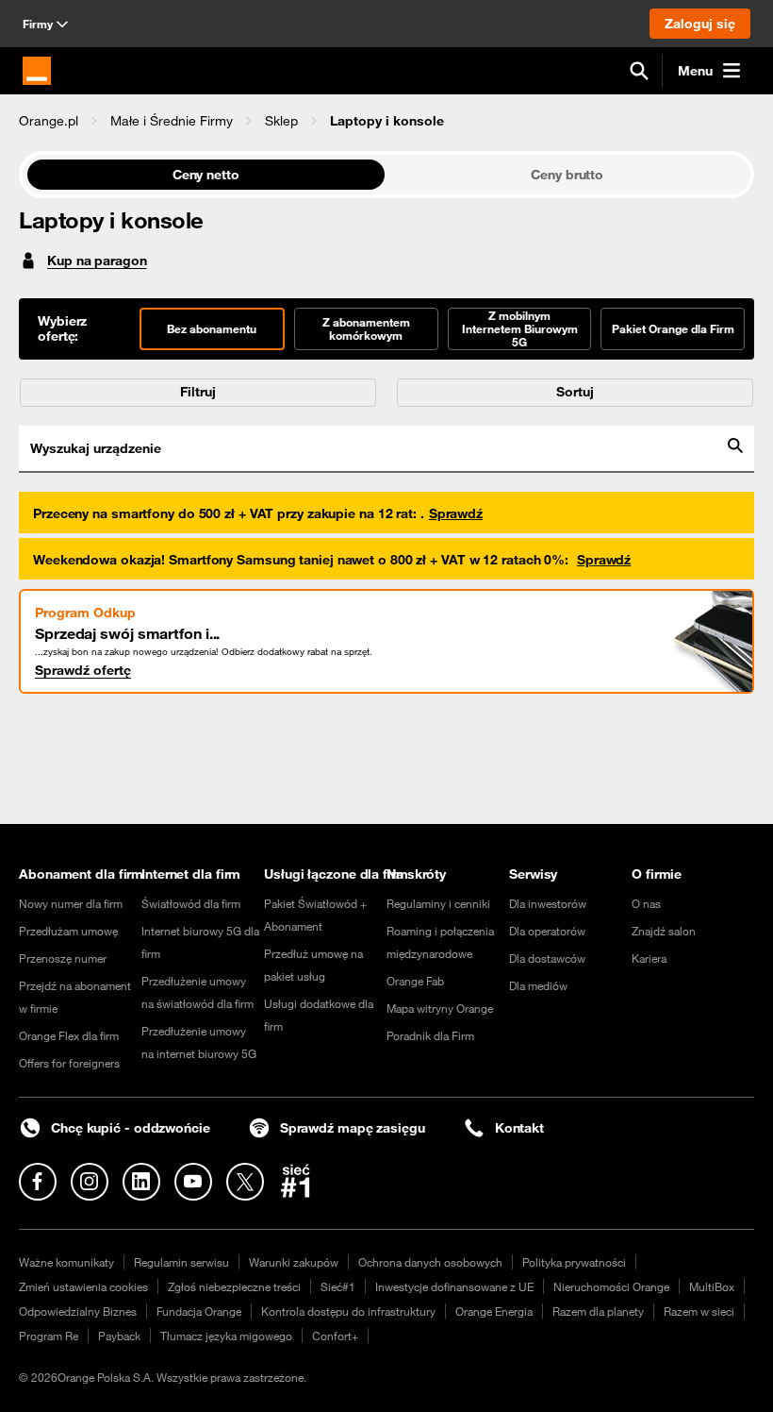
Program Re (48, 1335)
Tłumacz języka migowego (226, 1335)
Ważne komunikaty (66, 1261)
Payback (119, 1335)
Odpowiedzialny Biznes (78, 1311)
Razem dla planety (598, 1311)
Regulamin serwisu (181, 1261)
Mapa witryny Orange (439, 1008)
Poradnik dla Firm (430, 1035)
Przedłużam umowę (68, 930)
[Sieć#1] (296, 1181)
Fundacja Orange (198, 1311)
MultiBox (711, 1286)
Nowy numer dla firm (71, 903)
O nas (646, 903)
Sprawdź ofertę (83, 670)
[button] (48, 120)
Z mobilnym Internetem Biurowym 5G (520, 328)
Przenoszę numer (63, 958)
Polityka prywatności (574, 1261)
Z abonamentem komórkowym (366, 328)
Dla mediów (538, 985)
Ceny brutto (567, 174)
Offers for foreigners (69, 1062)
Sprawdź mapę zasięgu (352, 1127)
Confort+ (335, 1335)
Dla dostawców (547, 958)
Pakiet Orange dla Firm (673, 328)
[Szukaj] (639, 71)
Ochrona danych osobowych (430, 1261)
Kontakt (519, 1127)
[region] (386, 120)
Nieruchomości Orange (611, 1286)
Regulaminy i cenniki (438, 903)
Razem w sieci (699, 1311)
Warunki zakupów (293, 1261)
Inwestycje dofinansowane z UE (454, 1286)
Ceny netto (206, 174)
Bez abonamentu (211, 328)
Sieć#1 (338, 1286)
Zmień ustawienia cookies (83, 1286)
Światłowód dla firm (190, 903)
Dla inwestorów (547, 903)
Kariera (649, 958)
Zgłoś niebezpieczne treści (234, 1286)
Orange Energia (494, 1311)
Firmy (38, 23)
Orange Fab (415, 980)
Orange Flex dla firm (69, 1035)
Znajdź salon (664, 930)
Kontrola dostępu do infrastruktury (348, 1311)
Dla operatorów (547, 930)
